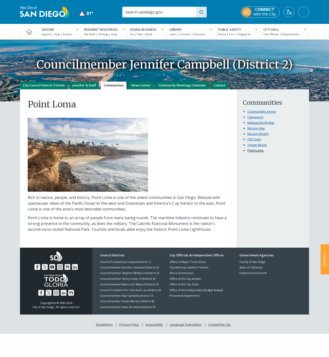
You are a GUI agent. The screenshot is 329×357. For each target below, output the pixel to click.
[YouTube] (52, 267)
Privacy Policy (129, 324)
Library (175, 29)
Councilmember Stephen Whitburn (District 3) (129, 273)
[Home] (29, 31)
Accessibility (154, 324)
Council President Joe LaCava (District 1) (125, 262)
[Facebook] (37, 267)
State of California (250, 267)
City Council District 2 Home (44, 85)
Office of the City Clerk (184, 284)
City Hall (271, 29)
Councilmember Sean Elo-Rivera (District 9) (127, 307)
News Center (141, 85)
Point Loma (255, 150)
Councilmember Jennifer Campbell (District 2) (129, 267)
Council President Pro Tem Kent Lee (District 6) (130, 290)
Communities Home (261, 111)
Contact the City (219, 324)
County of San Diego (252, 262)
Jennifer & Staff (84, 85)
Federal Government (253, 273)
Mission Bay (256, 128)
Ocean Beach (257, 145)
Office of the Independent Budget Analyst (196, 290)
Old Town (254, 139)
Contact (219, 85)
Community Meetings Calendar (182, 85)
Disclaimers (104, 324)
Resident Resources (101, 29)
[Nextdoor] (67, 267)
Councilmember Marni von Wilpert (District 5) (129, 284)
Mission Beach (258, 134)
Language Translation (186, 324)
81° (86, 13)
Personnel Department (184, 295)
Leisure (48, 29)
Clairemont (255, 117)
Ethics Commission (182, 273)
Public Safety (229, 29)
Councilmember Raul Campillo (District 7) (126, 295)
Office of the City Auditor (186, 278)
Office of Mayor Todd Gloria (188, 262)
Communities (114, 85)
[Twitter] (45, 267)
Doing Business (143, 29)
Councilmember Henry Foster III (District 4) (127, 278)
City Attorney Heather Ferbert (189, 267)
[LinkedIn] (75, 267)
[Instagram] (60, 267)
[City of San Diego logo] (44, 11)
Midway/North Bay (260, 122)
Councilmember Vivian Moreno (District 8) (127, 301)
